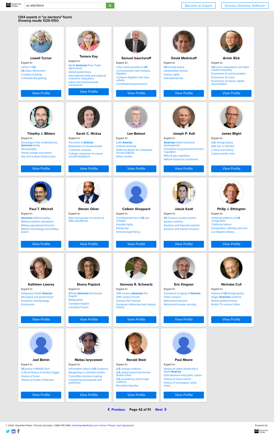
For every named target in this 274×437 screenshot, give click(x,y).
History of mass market (177, 379)
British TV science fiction (225, 304)
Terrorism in (81, 142)
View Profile (41, 93)
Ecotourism (27, 304)
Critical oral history (222, 150)
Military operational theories (37, 225)
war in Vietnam (222, 146)
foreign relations (128, 368)
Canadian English (79, 303)
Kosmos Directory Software (245, 5)
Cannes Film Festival (128, 300)
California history (221, 224)
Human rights (171, 74)
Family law (122, 228)
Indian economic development (179, 144)
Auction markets (173, 221)
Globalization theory (176, 70)
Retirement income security (180, 304)
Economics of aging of (182, 293)
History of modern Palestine (37, 380)
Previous (118, 409)
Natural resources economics (181, 159)
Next (159, 409)
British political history (224, 300)
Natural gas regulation (177, 155)
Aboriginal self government (37, 297)
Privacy (111, 425)
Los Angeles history (223, 232)
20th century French (128, 297)
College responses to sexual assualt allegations (86, 155)
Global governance (80, 72)
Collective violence (80, 150)
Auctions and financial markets (182, 225)
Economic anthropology (35, 300)
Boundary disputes (127, 385)
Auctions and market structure (181, 229)
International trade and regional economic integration (87, 77)
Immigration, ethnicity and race (229, 228)
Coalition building (31, 74)
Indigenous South (36, 293)
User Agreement (125, 425)
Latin (124, 142)
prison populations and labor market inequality (230, 68)
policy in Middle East (35, 368)
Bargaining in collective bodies (87, 372)
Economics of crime (223, 77)
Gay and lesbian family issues (38, 156)
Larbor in (28, 67)
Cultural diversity (126, 146)
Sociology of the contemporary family (39, 144)
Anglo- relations (226, 297)
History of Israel (30, 376)
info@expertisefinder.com (85, 425)
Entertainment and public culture (183, 375)
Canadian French (79, 307)
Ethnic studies (124, 156)
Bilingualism (76, 300)
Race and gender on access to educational (86, 219)
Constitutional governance (131, 84)
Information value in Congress (88, 368)
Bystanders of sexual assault (85, 146)
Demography (29, 149)
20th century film (132, 293)
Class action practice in (131, 67)
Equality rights (124, 224)
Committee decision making (85, 376)
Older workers (172, 297)
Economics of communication (228, 73)
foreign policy (174, 67)
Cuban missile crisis (223, 153)
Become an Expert (198, 5)
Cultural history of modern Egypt (40, 372)
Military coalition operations (37, 221)
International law (173, 78)
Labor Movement (33, 70)
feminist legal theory (128, 232)
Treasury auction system (180, 218)
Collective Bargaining (33, 78)
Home (103, 425)
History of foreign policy (227, 293)
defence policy (35, 218)
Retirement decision (175, 300)
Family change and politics (36, 152)
